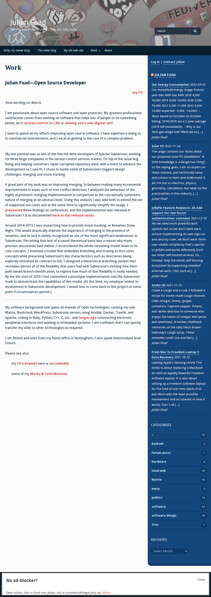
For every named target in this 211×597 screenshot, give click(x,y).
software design (164, 515)
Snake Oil (158, 285)
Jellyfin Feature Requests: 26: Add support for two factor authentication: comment (177, 213)
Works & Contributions (48, 374)
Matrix (157, 479)
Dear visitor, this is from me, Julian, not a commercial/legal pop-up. (59, 593)
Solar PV (158, 146)
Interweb (159, 471)
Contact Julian (174, 62)
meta (156, 489)
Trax (155, 524)
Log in (155, 62)
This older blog (46, 50)
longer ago (87, 318)
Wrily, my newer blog (17, 50)
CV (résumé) (27, 363)
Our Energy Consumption (170, 84)
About (108, 50)
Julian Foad (28, 22)
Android (157, 444)
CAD (56, 123)
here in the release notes (73, 215)
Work (94, 50)
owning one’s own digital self (89, 123)
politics (157, 497)
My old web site (73, 50)
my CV (137, 93)
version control (35, 123)
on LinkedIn (59, 363)
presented (13, 210)
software (159, 506)
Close (201, 580)
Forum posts (161, 453)
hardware (159, 461)
